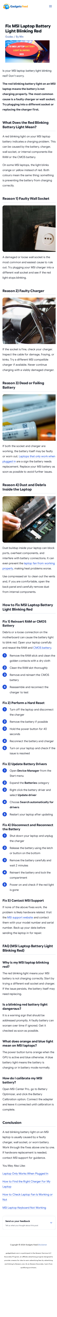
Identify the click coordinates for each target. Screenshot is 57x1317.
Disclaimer (43, 1245)
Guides (9, 37)
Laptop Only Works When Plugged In (25, 1173)
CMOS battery (42, 647)
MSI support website (20, 917)
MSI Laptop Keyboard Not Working (24, 1207)
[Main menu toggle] (50, 6)
